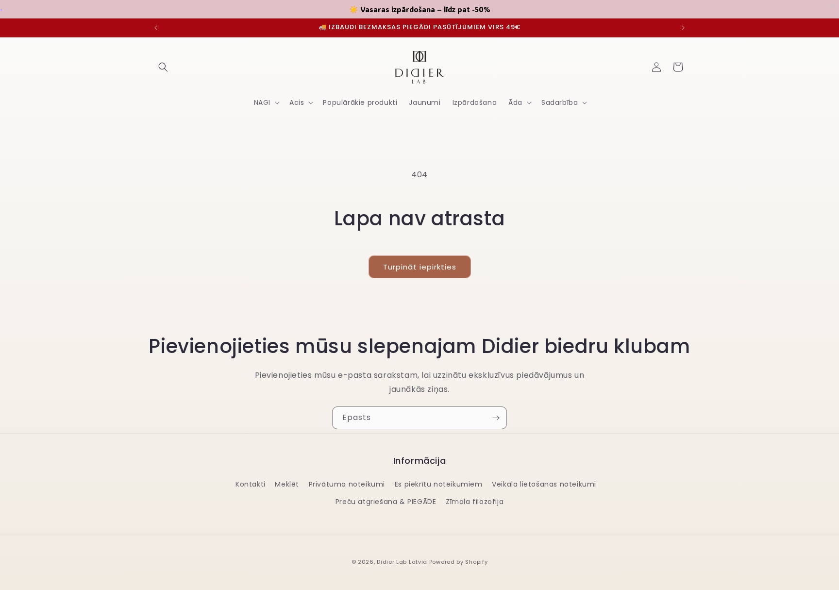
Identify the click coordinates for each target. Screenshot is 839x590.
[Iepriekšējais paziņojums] (156, 27)
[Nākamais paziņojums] (683, 27)
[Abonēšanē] (495, 417)
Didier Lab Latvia (402, 562)
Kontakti (250, 484)
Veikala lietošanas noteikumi (544, 484)
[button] (163, 67)
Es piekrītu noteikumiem (439, 484)
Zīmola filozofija (474, 501)
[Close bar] (833, 6)
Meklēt (287, 484)
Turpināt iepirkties (419, 267)
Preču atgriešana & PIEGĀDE (386, 501)
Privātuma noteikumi (347, 484)
